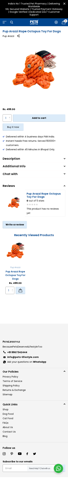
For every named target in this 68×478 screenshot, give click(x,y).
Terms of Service (12, 381)
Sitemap (7, 394)
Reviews (9, 186)
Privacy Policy (10, 376)
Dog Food (8, 414)
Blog (5, 436)
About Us (8, 427)
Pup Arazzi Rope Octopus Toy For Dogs (15, 275)
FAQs (5, 422)
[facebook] (27, 453)
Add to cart (39, 118)
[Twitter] (34, 453)
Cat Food (8, 418)
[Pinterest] (12, 453)
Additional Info (14, 166)
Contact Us (9, 431)
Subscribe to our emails (18, 461)
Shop (5, 409)
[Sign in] (56, 22)
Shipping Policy (11, 385)
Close (64, 3)
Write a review (15, 224)
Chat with (10, 174)
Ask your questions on (26, 361)
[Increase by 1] (10, 115)
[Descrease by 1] (10, 120)
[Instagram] (4, 453)
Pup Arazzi (8, 36)
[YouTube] (19, 453)
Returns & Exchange (14, 390)
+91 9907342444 (17, 352)
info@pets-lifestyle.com (23, 357)
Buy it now (13, 127)
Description (11, 159)
